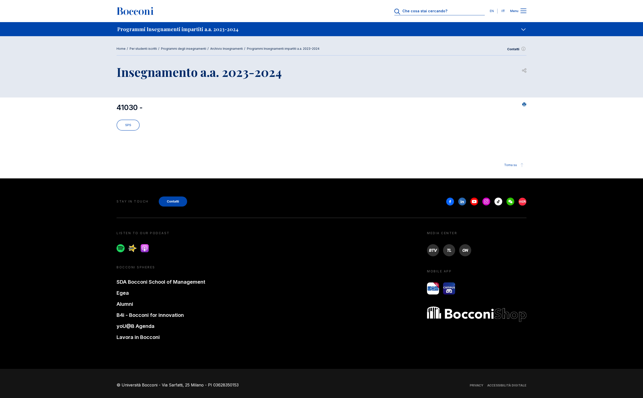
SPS (128, 125)
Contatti (513, 49)
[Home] (135, 11)
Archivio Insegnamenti (226, 49)
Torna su (510, 165)
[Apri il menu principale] (523, 11)
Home (121, 49)
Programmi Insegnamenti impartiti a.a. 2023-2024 (283, 49)
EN (492, 11)
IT (503, 11)
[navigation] (321, 29)
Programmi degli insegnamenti (183, 49)
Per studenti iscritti (143, 49)
